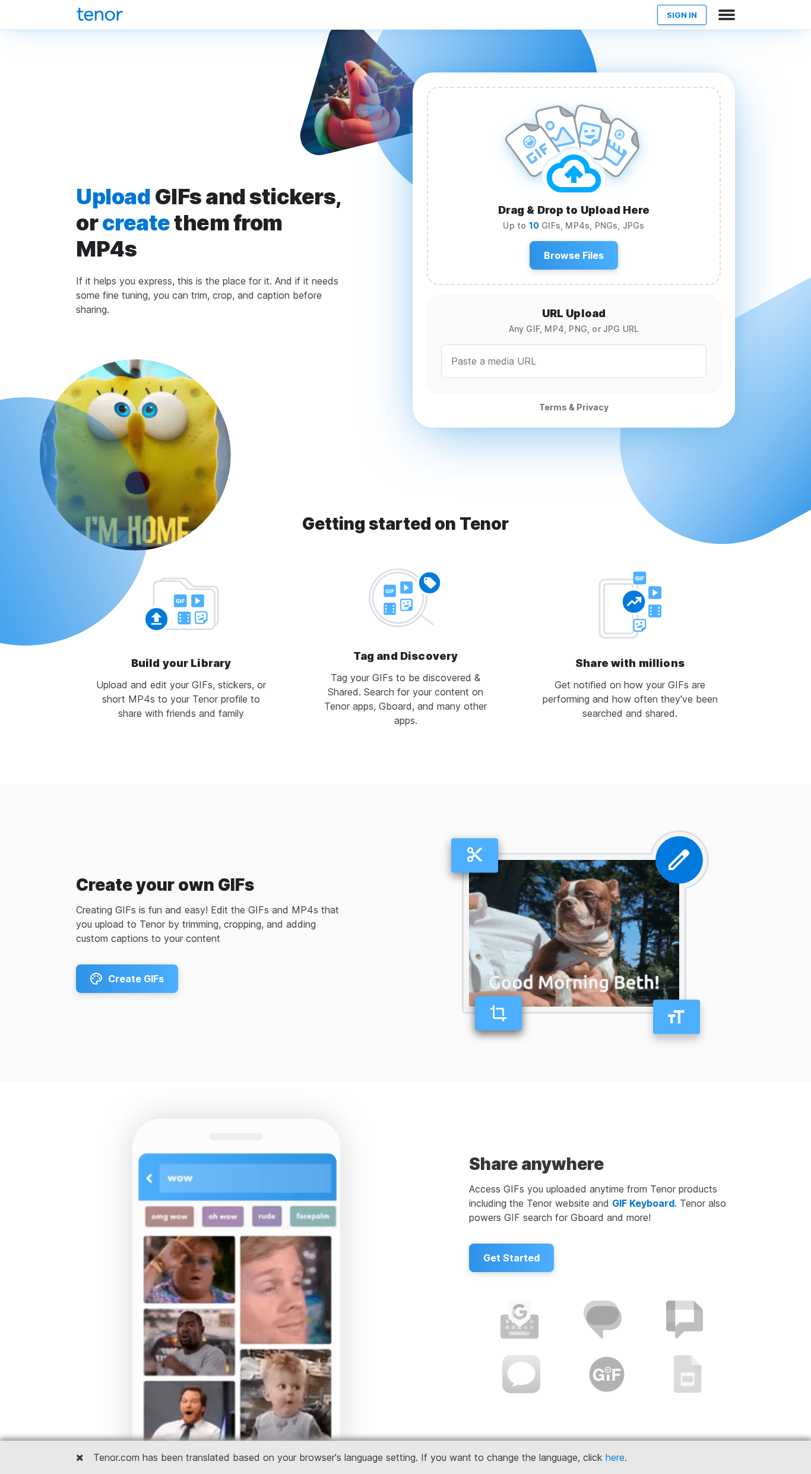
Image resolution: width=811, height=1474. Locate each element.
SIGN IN (682, 15)
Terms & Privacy (574, 407)
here (615, 1457)
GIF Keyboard (643, 1203)
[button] (574, 255)
